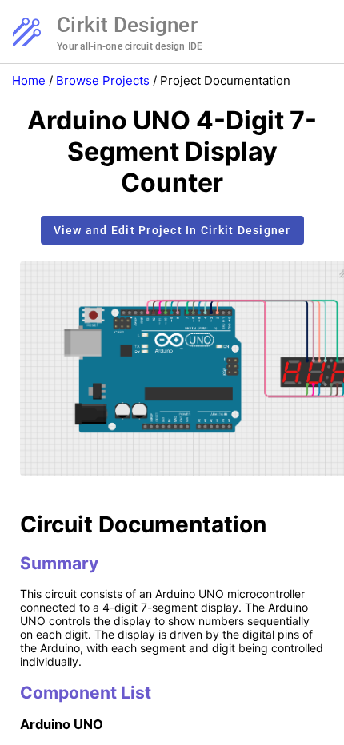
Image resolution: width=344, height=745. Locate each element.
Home (29, 80)
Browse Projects (103, 80)
